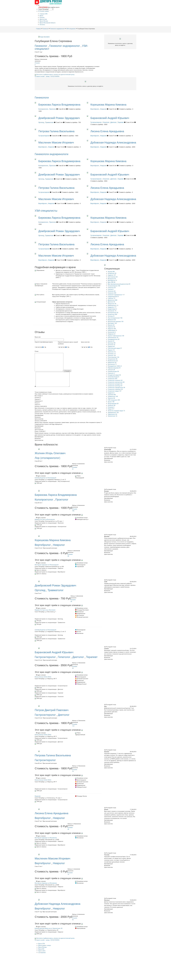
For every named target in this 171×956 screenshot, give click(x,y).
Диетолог (113, 122)
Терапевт (121, 122)
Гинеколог (41, 46)
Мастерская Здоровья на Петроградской (46, 565)
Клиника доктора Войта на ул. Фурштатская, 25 (48, 928)
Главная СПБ (43, 14)
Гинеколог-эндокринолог (65, 46)
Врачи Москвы (44, 21)
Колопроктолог (43, 109)
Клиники (42, 17)
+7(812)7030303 (43, 7)
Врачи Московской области (47, 23)
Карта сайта (41, 951)
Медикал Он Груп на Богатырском (45, 519)
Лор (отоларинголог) (47, 458)
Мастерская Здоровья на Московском (46, 838)
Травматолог (49, 122)
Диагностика (43, 19)
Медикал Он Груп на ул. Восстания (45, 610)
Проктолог (52, 109)
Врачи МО (41, 949)
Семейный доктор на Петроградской (45, 478)
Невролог (103, 109)
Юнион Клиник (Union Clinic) (43, 677)
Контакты (42, 24)
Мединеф (37, 796)
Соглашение (42, 952)
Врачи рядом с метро (44, 945)
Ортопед (41, 122)
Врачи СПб (41, 943)
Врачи (41, 15)
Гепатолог (106, 122)
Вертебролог (94, 109)
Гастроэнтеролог (96, 122)
